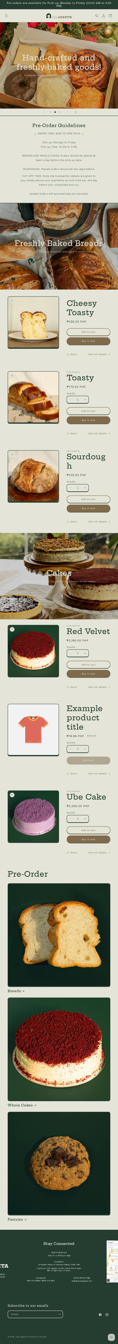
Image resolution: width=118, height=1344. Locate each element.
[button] (6, 15)
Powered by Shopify (37, 1337)
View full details (97, 354)
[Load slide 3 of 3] (59, 112)
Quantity (71, 393)
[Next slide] (67, 112)
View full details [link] (97, 773)
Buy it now (88, 341)
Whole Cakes (20, 1105)
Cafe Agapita (21, 1337)
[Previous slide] (43, 112)
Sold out (88, 760)
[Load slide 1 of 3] (50, 112)
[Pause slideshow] (75, 112)
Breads (14, 991)
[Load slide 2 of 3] (55, 112)
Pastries (15, 1219)
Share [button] (73, 354)
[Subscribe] (59, 1314)
